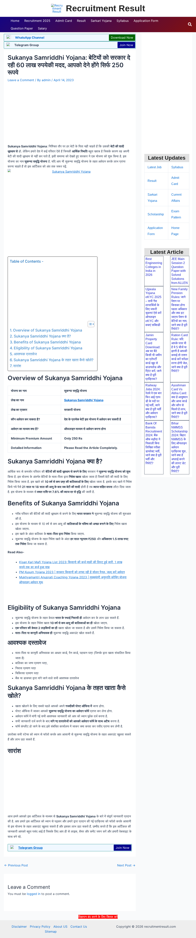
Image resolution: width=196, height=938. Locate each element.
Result (152, 180)
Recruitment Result (105, 8)
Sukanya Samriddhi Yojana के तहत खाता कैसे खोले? (53, 360)
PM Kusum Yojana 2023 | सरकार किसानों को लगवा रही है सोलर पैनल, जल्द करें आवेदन (72, 572)
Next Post (126, 865)
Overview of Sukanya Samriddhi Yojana (47, 330)
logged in (33, 894)
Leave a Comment (21, 80)
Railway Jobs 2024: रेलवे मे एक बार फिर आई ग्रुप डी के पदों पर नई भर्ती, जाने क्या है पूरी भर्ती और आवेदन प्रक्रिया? (153, 401)
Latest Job (155, 167)
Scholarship (156, 214)
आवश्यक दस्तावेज (25, 354)
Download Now (122, 37)
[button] (190, 24)
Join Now (126, 45)
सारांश (17, 366)
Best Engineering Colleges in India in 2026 (153, 266)
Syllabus (177, 167)
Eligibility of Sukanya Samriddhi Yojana (48, 348)
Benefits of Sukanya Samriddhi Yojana (47, 342)
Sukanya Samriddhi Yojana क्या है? (42, 336)
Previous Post (16, 865)
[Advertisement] (98, 928)
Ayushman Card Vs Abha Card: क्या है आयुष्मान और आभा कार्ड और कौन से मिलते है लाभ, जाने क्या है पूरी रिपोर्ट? (179, 401)
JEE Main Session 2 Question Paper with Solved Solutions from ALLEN (179, 270)
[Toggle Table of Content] (89, 324)
